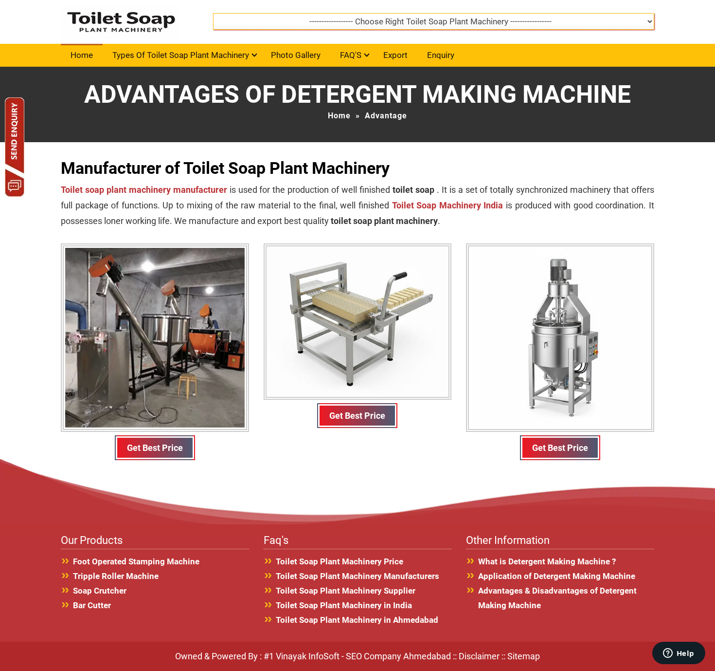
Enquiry (440, 55)
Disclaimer (479, 656)
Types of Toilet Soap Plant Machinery (180, 55)
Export (395, 55)
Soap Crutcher (99, 591)
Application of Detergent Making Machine (556, 576)
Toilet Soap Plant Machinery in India (344, 605)
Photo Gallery (296, 55)
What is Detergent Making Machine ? (547, 561)
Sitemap (523, 656)
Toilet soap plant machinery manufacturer (145, 190)
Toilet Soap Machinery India (449, 205)
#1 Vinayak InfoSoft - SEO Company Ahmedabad (357, 656)
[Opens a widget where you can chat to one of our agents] (678, 654)
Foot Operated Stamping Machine (136, 561)
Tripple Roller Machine (116, 576)
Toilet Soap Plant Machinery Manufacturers (357, 576)
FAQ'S (350, 55)
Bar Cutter (92, 605)
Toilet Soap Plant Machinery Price (339, 561)
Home (82, 55)
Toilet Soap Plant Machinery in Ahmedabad (357, 620)
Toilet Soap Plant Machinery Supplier (345, 591)
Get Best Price (155, 448)
